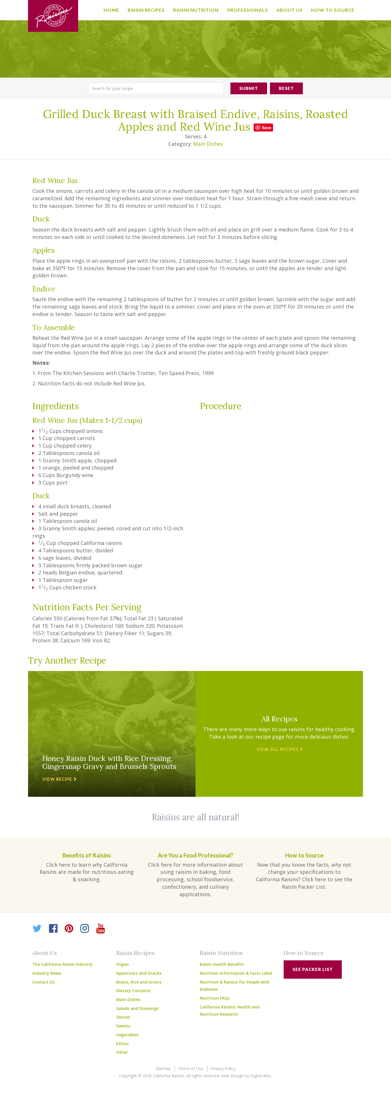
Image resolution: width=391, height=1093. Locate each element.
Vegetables (127, 1034)
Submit (248, 88)
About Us (290, 10)
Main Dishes (208, 143)
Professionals (247, 10)
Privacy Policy (223, 1068)
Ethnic (122, 1043)
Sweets (123, 1026)
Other (122, 1052)
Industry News (46, 973)
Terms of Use (190, 1068)
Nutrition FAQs (215, 998)
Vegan (122, 964)
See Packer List (313, 969)
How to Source (332, 10)
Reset (286, 88)
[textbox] (156, 88)
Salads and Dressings (137, 1008)
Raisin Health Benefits (222, 964)
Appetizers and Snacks (138, 973)
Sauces (123, 1017)
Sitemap (163, 1068)
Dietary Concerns (133, 990)
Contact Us (43, 982)
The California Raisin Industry (62, 964)
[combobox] (156, 88)
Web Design (232, 1075)
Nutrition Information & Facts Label (236, 973)
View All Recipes (277, 749)
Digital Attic (260, 1075)
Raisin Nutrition (196, 10)
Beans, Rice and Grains (138, 982)
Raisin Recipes (146, 10)
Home (111, 10)
